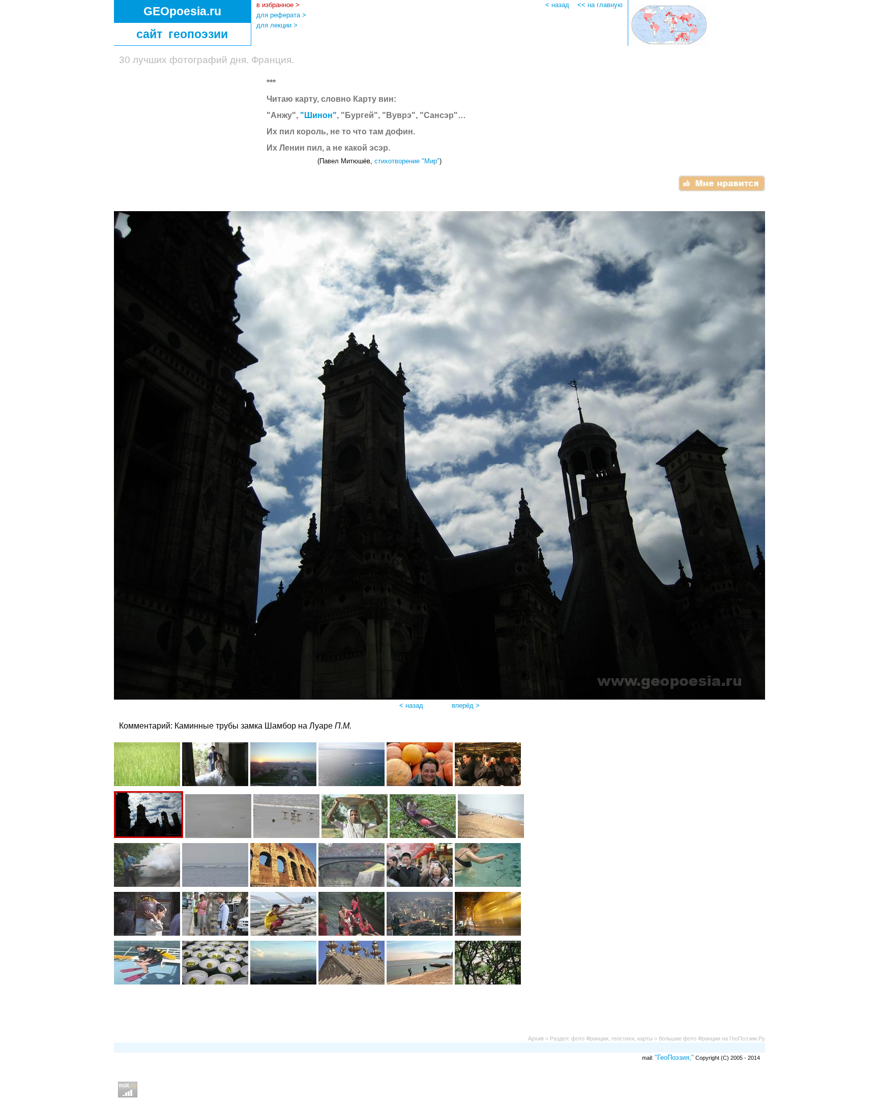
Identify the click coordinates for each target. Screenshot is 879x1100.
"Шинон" (318, 115)
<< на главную (600, 5)
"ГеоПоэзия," (674, 1057)
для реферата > (281, 15)
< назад (560, 5)
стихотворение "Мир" (407, 161)
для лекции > (277, 25)
